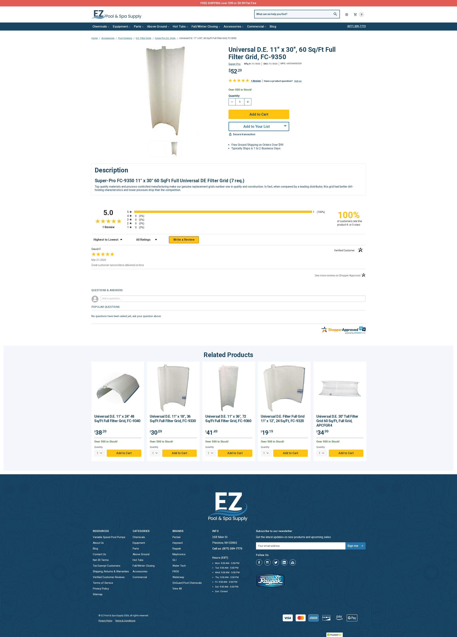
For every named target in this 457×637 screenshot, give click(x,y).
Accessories (232, 26)
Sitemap (97, 594)
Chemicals (99, 26)
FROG (175, 571)
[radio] (228, 212)
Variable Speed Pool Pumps (109, 537)
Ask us (298, 81)
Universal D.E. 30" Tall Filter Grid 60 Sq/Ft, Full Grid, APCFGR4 (337, 420)
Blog (273, 26)
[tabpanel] (117, 411)
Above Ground (157, 26)
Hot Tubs (179, 26)
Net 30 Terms (101, 560)
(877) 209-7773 (242, 3)
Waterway (178, 577)
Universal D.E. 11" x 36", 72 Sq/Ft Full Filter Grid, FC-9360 (228, 418)
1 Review (256, 80)
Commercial (255, 26)
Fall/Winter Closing (205, 26)
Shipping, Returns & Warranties (111, 571)
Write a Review (183, 239)
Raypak (176, 548)
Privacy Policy (101, 588)
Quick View (118, 389)
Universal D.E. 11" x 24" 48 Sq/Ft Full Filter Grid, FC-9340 (117, 418)
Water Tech (179, 565)
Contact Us (99, 554)
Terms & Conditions (125, 620)
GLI (174, 560)
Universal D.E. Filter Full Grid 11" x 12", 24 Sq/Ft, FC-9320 (283, 418)
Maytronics (178, 554)
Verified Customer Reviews (109, 577)
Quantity (234, 96)
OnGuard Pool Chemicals (187, 582)
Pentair (176, 537)
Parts (137, 26)
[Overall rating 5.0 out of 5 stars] (238, 81)
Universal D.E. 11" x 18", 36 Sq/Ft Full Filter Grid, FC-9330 (173, 418)
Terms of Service (103, 582)
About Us (98, 542)
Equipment (120, 26)
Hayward (177, 542)
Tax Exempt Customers (106, 565)
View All (177, 588)
